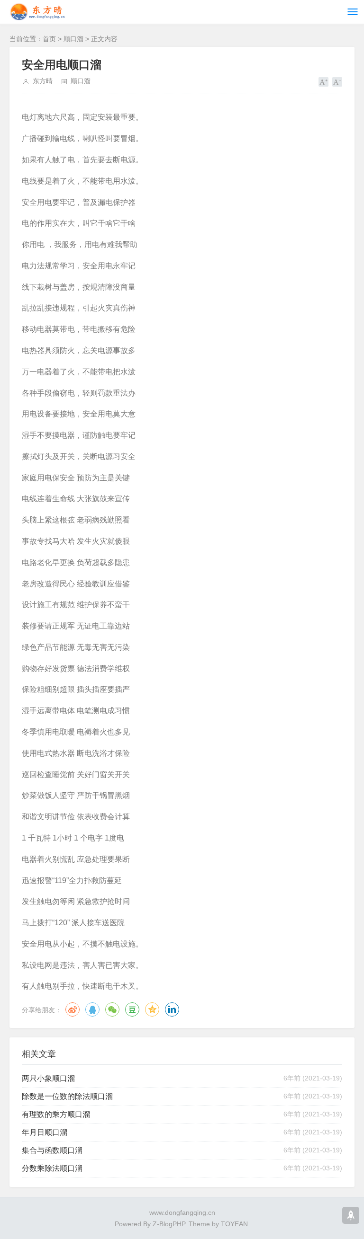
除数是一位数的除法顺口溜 (67, 1096)
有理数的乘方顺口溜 (56, 1114)
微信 (112, 1009)
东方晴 (43, 81)
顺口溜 (73, 39)
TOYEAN (234, 1224)
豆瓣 (132, 1009)
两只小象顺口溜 (48, 1078)
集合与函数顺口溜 (52, 1150)
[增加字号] (323, 82)
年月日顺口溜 (44, 1132)
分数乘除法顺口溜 (52, 1168)
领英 (172, 1009)
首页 (49, 39)
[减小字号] (337, 82)
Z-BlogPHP (169, 1224)
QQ (92, 1009)
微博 (72, 1009)
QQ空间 (152, 1009)
